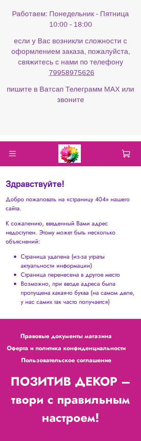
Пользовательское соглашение (66, 360)
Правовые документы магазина (66, 336)
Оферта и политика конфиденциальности (66, 348)
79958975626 (71, 73)
